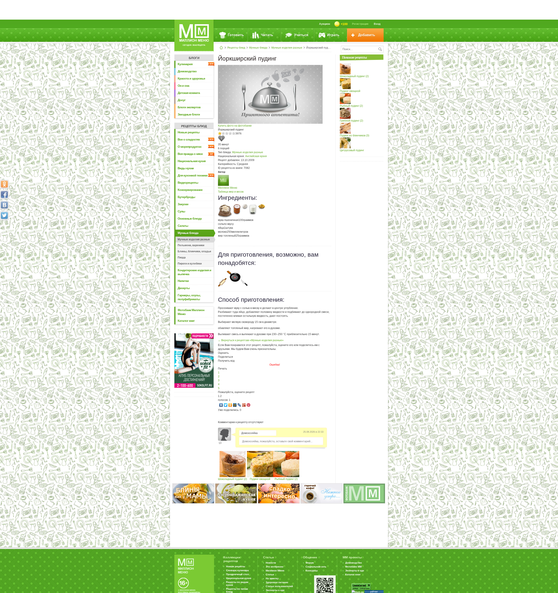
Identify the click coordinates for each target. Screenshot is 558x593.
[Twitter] (225, 405)
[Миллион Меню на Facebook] (4, 194)
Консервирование (190, 189)
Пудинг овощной (260, 479)
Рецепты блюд (236, 47)
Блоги (194, 58)
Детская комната (189, 93)
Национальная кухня (192, 161)
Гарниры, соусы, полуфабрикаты (189, 297)
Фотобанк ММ (353, 566)
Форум (310, 562)
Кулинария (185, 64)
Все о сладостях (189, 139)
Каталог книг (186, 320)
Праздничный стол (237, 574)
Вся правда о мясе (190, 154)
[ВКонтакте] (221, 405)
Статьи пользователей (279, 586)
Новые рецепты (188, 132)
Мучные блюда (258, 47)
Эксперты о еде (275, 590)
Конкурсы (312, 570)
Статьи (270, 574)
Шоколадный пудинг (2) (232, 479)
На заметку (272, 578)
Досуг (181, 100)
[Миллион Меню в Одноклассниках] (4, 184)
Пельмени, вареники (191, 245)
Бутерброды (186, 197)
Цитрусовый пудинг (352, 150)
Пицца (182, 257)
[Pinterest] (248, 405)
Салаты (183, 225)
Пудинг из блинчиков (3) (354, 135)
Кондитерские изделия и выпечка (194, 272)
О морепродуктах (189, 146)
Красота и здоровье (191, 78)
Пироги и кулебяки (190, 263)
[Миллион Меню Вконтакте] (4, 205)
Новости (271, 562)
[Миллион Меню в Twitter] (4, 215)
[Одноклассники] (230, 405)
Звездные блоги (189, 114)
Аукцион (324, 23)
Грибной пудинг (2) (351, 120)
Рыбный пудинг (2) (286, 479)
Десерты (184, 288)
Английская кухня (256, 156)
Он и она (183, 85)
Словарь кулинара (237, 570)
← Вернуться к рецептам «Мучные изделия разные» (251, 340)
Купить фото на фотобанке (235, 125)
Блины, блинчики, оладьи (194, 251)
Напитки (183, 281)
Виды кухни (186, 168)
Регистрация (360, 23)
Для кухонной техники (193, 175)
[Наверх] (4, 235)
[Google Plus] (244, 405)
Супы (181, 211)
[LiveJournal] (239, 405)
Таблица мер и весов (230, 191)
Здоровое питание (277, 582)
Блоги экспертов (189, 107)
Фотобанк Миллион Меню (191, 312)
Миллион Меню (227, 187)
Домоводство (187, 71)
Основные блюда (190, 218)
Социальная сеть (316, 566)
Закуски (183, 204)
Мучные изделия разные (286, 47)
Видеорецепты (188, 182)
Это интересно (274, 566)
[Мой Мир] (235, 405)
